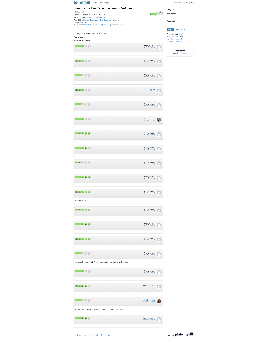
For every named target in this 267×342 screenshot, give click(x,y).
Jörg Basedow (149, 300)
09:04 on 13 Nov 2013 (149, 319)
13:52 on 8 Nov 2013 (150, 163)
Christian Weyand (148, 89)
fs (144, 118)
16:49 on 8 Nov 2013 (150, 178)
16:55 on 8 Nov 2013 (150, 225)
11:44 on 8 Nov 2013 (150, 149)
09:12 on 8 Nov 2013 (147, 91)
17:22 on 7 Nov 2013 (150, 62)
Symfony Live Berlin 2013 (96, 17)
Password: (171, 21)
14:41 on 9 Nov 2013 (150, 272)
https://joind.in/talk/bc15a (91, 25)
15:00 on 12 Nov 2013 (149, 301)
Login (107, 3)
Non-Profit (94, 335)
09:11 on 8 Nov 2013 (150, 76)
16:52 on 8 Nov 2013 (150, 193)
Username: (171, 13)
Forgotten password (174, 39)
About (101, 3)
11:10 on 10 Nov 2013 (149, 287)
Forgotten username (174, 41)
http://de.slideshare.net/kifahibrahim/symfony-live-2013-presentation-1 (99, 21)
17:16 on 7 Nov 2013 (150, 47)
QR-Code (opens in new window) (113, 25)
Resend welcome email (175, 36)
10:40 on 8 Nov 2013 (150, 120)
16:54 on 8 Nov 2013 (150, 210)
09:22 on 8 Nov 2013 (150, 105)
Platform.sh (184, 53)
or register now (180, 30)
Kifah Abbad (79, 11)
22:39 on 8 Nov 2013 (150, 254)
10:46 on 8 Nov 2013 (150, 134)
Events (95, 3)
